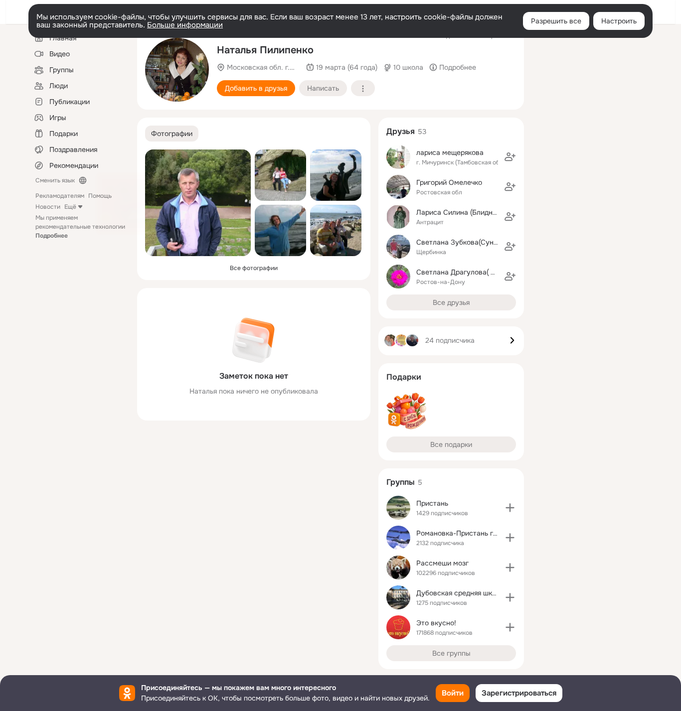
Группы (400, 482)
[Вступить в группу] (510, 508)
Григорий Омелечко (449, 182)
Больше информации (185, 25)
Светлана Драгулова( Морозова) (471, 272)
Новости (47, 207)
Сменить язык (55, 180)
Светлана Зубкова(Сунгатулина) (471, 242)
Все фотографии (254, 268)
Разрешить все (556, 20)
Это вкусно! (436, 622)
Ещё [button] (70, 207)
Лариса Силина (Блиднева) (461, 212)
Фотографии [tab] (171, 133)
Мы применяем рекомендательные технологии (80, 227)
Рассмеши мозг (442, 563)
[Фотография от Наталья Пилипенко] (177, 70)
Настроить (619, 20)
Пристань (432, 503)
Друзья (400, 131)
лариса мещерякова (450, 152)
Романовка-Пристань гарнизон (468, 533)
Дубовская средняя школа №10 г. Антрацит (488, 592)
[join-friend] (510, 157)
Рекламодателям (59, 196)
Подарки (403, 377)
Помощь (100, 196)
